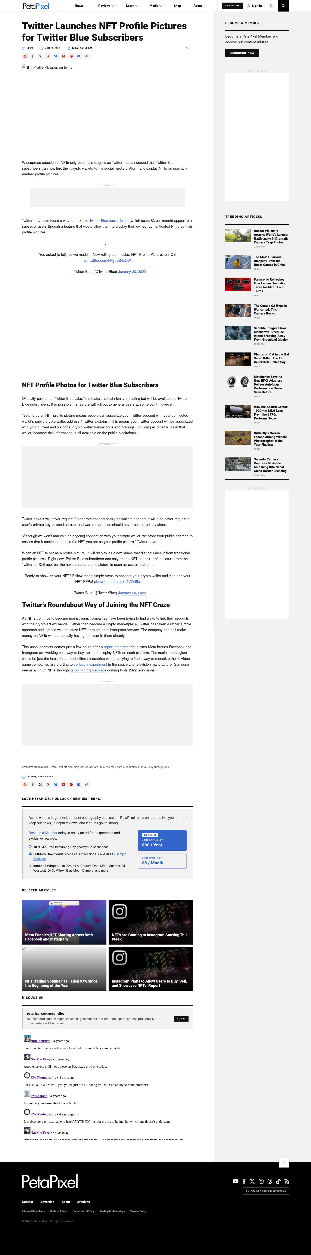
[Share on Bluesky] (56, 56)
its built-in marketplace (88, 670)
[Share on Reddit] (25, 56)
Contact (27, 1202)
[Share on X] (40, 56)
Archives (83, 1202)
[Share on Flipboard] (63, 56)
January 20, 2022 (132, 271)
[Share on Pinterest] (71, 56)
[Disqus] (107, 1087)
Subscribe (232, 5)
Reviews (104, 6)
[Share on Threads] (48, 56)
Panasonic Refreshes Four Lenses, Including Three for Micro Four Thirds (270, 285)
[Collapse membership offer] (186, 816)
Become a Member (43, 832)
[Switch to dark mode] (271, 6)
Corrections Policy (83, 1211)
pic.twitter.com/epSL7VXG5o (117, 581)
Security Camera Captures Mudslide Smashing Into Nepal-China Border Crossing (270, 465)
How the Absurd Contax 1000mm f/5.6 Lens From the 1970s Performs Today (271, 412)
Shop (177, 6)
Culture (31, 777)
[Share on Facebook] (33, 56)
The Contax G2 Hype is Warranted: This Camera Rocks (270, 309)
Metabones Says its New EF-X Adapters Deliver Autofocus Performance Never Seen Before (268, 384)
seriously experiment (90, 664)
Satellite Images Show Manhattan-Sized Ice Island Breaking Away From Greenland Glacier (271, 334)
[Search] (283, 6)
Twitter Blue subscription (108, 220)
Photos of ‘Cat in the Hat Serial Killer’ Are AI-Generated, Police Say (271, 358)
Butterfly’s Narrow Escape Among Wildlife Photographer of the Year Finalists (270, 439)
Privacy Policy (138, 1211)
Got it (181, 1018)
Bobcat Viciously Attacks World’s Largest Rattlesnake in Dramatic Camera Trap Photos (271, 236)
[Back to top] (284, 1162)
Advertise (47, 1202)
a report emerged (114, 646)
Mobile (42, 777)
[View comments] (189, 48)
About (197, 6)
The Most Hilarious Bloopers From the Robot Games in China (270, 261)
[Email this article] (79, 56)
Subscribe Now (242, 53)
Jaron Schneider (82, 48)
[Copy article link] (87, 56)
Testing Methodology (112, 1211)
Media (154, 6)
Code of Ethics (58, 1211)
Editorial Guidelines (33, 1211)
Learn (130, 6)
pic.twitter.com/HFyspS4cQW (107, 260)
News (79, 6)
